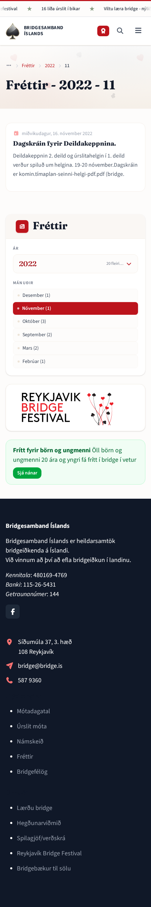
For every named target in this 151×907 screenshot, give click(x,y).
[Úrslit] (103, 31)
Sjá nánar (27, 473)
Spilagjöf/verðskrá (41, 838)
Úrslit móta (32, 726)
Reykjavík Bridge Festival (49, 853)
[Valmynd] (138, 31)
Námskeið (30, 741)
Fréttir (28, 65)
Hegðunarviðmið (39, 823)
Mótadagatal (33, 711)
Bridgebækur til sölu (44, 868)
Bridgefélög (32, 771)
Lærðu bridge (34, 808)
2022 (50, 65)
